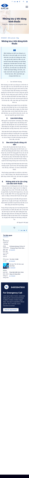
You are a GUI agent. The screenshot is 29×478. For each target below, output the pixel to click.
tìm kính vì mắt (13, 259)
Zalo (15, 1)
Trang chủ (5, 24)
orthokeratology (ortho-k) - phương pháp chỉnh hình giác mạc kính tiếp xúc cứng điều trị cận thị (17, 247)
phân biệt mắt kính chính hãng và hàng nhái (16, 273)
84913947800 (18, 287)
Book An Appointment (11, 309)
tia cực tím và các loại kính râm (16, 265)
